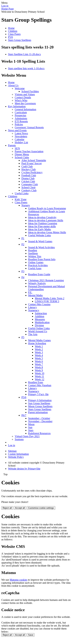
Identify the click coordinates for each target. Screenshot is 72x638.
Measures (40, 319)
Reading (32, 250)
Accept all (20, 508)
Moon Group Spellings (40, 406)
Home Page (7, 8)
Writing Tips (34, 256)
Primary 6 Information (40, 400)
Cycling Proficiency (32, 172)
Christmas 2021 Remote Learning (46, 280)
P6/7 (23, 415)
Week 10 (39, 373)
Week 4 (39, 355)
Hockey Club (28, 169)
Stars (30, 430)
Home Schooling (37, 343)
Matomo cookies (18, 579)
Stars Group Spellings (19, 40)
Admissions (21, 118)
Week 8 (39, 367)
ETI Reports (21, 121)
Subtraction (41, 313)
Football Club (28, 175)
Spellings (33, 253)
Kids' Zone (20, 199)
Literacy (32, 307)
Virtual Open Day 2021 (27, 436)
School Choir (28, 187)
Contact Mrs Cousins (39, 304)
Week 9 (39, 370)
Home (11, 28)
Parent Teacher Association (29, 151)
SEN (17, 148)
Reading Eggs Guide (39, 274)
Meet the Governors (25, 103)
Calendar (19, 139)
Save (30, 635)
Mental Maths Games (39, 340)
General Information (25, 109)
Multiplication (42, 322)
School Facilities (30, 91)
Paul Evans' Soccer (31, 163)
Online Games (35, 262)
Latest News (21, 133)
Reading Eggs (35, 382)
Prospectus (20, 115)
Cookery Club (29, 190)
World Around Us (37, 331)
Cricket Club (28, 181)
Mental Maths (35, 295)
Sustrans (19, 439)
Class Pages (14, 34)
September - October (39, 418)
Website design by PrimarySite (24, 468)
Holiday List (21, 142)
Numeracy (33, 310)
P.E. (30, 292)
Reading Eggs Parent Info (41, 259)
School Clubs (22, 157)
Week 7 (39, 364)
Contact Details (23, 97)
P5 (22, 337)
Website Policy (16, 457)
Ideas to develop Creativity (42, 217)
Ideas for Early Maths (39, 229)
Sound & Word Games (40, 241)
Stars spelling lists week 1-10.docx (26, 68)
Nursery (25, 205)
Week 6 (39, 361)
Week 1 (39, 346)
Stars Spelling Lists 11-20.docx (24, 54)
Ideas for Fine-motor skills (42, 226)
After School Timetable (33, 160)
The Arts (32, 334)
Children (12, 31)
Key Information (17, 106)
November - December (40, 421)
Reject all (7, 508)
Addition (39, 316)
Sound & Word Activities (41, 247)
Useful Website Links (39, 235)
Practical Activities (38, 265)
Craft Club (27, 166)
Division (39, 325)
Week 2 (39, 349)
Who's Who (21, 100)
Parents (12, 145)
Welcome (20, 88)
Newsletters (21, 136)
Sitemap (12, 451)
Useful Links (21, 193)
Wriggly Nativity (37, 283)
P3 (22, 271)
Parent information (38, 412)
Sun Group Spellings (39, 403)
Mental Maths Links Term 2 (49, 298)
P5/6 (10, 37)
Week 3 (39, 352)
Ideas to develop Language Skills (45, 220)
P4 (22, 277)
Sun (30, 427)
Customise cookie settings (41, 508)
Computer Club (29, 184)
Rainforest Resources (39, 433)
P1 (22, 238)
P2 (22, 244)
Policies (19, 124)
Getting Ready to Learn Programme (47, 208)
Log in (4, 5)
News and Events (17, 130)
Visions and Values (25, 94)
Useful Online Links (39, 328)
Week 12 (39, 379)
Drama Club (27, 178)
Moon (31, 424)
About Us (13, 85)
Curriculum (21, 112)
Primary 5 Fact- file (38, 394)
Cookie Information (18, 454)
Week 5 (39, 358)
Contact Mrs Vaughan (39, 385)
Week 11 (39, 376)
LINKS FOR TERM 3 (47, 301)
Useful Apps (34, 268)
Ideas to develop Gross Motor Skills (47, 232)
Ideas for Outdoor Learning (42, 223)
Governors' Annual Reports (29, 127)
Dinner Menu (22, 154)
